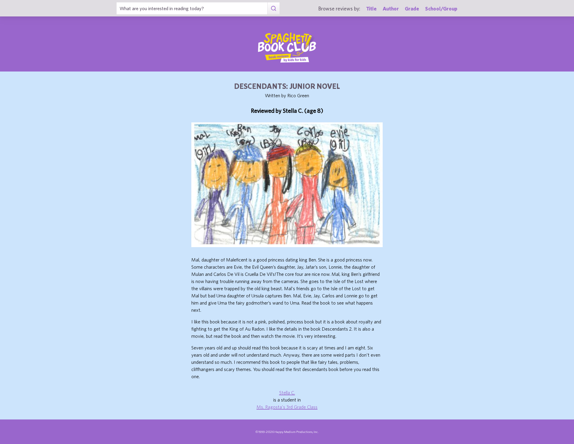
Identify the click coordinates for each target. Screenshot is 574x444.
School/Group (441, 8)
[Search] (273, 8)
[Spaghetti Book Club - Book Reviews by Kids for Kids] (287, 48)
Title (371, 8)
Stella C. (287, 392)
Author (391, 8)
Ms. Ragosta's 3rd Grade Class (287, 407)
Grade (412, 8)
